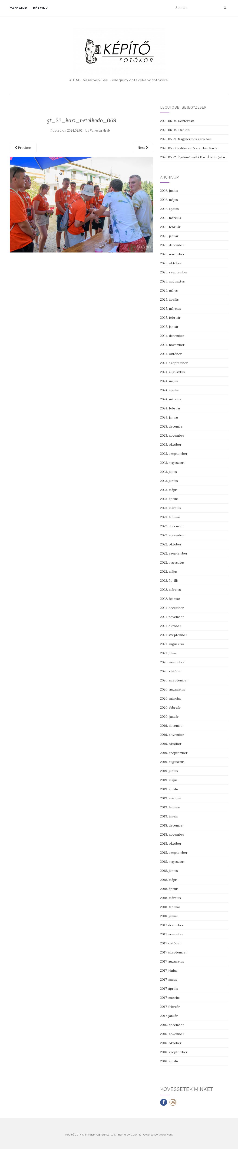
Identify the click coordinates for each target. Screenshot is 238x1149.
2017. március (170, 998)
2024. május (169, 381)
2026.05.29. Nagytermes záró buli (186, 139)
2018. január (169, 916)
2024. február (170, 408)
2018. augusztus (172, 862)
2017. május (168, 979)
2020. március (170, 698)
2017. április (169, 988)
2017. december (172, 925)
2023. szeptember (174, 454)
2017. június (168, 970)
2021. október (170, 626)
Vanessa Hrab (100, 131)
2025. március (170, 308)
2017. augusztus (172, 961)
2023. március (170, 508)
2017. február (170, 1007)
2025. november (172, 254)
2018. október (171, 843)
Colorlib (136, 1134)
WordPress (166, 1134)
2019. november (172, 735)
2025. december (172, 245)
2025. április (169, 299)
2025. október (171, 263)
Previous (24, 148)
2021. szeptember (173, 635)
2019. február (170, 807)
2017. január (169, 1016)
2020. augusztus (172, 689)
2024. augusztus (172, 372)
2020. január (169, 716)
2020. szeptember (174, 680)
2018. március (170, 898)
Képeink (40, 8)
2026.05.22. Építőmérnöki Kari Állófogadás (192, 157)
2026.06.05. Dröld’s (175, 130)
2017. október (170, 943)
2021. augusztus (172, 644)
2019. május (169, 780)
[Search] (225, 7)
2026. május (169, 200)
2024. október (171, 354)
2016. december (172, 1025)
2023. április (169, 499)
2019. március (170, 798)
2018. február (170, 907)
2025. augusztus (172, 281)
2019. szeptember (174, 753)
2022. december (172, 526)
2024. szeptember (174, 363)
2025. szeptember (174, 272)
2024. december (172, 336)
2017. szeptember (173, 952)
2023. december (172, 426)
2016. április (169, 1061)
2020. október (171, 671)
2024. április (169, 390)
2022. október (171, 544)
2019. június (169, 771)
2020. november (172, 662)
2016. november (172, 1034)
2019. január (169, 816)
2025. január (169, 327)
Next (142, 148)
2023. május (169, 490)
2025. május (169, 290)
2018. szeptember (174, 852)
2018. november (172, 834)
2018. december (172, 825)
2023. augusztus (172, 463)
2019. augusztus (172, 762)
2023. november (172, 435)
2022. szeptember (174, 553)
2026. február (170, 227)
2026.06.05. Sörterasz (177, 121)
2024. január (169, 417)
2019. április (169, 789)
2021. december (172, 608)
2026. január (169, 236)
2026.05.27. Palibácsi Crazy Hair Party (189, 148)
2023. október (171, 444)
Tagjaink (18, 8)
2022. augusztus (172, 562)
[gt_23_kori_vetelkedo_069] (81, 204)
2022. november (172, 535)
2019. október (171, 744)
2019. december (172, 726)
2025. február (170, 317)
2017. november (172, 934)
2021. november (172, 617)
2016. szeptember (174, 1052)
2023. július (168, 472)
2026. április (169, 209)
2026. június (169, 191)
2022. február (170, 599)
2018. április (169, 889)
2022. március (170, 590)
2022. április (169, 580)
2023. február (170, 517)
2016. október (171, 1043)
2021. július (168, 653)
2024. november (172, 345)
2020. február (170, 707)
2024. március (170, 399)
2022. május (169, 571)
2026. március (170, 218)
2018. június (169, 871)
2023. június (169, 481)
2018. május (169, 880)
